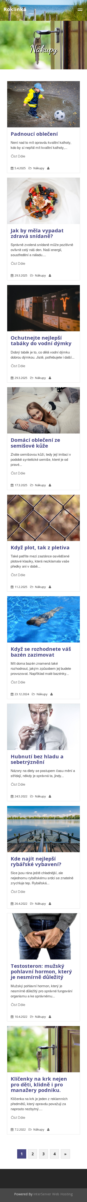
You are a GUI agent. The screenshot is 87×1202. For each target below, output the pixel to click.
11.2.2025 (21, 587)
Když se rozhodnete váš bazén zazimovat (41, 651)
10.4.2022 (21, 1016)
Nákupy (38, 168)
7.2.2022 (20, 1129)
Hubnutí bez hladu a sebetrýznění (37, 759)
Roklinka (14, 9)
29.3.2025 (21, 275)
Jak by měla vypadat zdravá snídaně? (37, 233)
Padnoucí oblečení (34, 133)
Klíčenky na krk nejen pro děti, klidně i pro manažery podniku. (39, 1084)
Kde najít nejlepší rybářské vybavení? (36, 861)
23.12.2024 (22, 694)
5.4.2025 (20, 168)
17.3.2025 (21, 485)
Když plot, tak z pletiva (40, 547)
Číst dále (18, 156)
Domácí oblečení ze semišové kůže (35, 442)
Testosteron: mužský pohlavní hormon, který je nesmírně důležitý (41, 971)
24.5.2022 (21, 796)
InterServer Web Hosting (53, 1194)
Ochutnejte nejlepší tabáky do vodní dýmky (41, 340)
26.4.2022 (21, 903)
